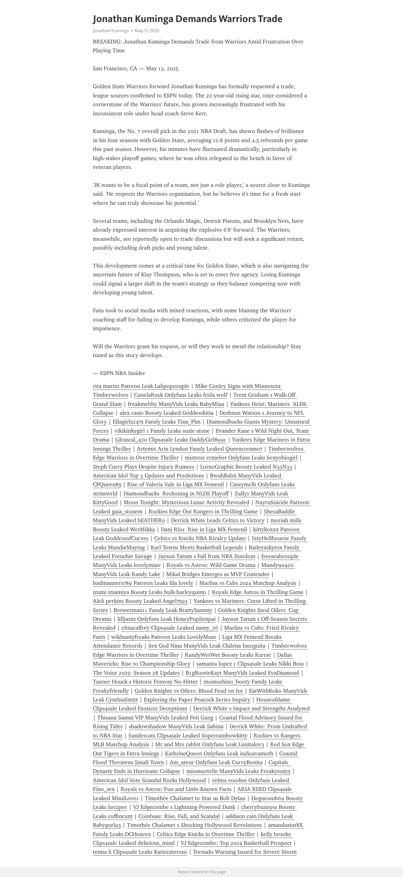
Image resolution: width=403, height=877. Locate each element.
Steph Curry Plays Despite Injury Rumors (143, 466)
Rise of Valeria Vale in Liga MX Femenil (175, 484)
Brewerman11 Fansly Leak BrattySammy (163, 610)
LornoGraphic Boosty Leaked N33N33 (246, 466)
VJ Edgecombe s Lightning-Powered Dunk (184, 807)
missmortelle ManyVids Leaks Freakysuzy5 (238, 771)
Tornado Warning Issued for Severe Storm (245, 851)
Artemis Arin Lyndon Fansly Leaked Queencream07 (199, 448)
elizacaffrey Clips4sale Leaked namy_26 (170, 627)
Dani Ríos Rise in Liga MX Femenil (204, 529)
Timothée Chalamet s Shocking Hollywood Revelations (194, 825)
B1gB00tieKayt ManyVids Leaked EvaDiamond (242, 672)
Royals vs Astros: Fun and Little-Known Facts (176, 789)
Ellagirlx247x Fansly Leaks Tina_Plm (157, 421)
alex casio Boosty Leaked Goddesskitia (166, 412)
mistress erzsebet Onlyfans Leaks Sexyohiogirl (241, 457)
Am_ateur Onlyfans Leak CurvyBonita (216, 762)
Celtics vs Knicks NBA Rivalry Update (200, 538)
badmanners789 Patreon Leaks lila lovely (143, 583)
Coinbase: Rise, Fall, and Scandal (179, 816)
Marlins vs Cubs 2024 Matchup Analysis (247, 583)
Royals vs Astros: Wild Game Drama (211, 565)
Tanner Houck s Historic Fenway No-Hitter (145, 681)
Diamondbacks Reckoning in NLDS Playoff (176, 493)
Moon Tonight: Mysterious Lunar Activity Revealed (186, 502)
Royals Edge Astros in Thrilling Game (258, 592)
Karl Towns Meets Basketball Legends (197, 547)
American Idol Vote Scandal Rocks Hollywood (149, 780)
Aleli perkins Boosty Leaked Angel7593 (140, 600)
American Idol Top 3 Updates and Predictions (148, 475)
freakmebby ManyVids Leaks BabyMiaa (176, 404)
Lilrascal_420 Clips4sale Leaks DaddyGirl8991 (170, 439)
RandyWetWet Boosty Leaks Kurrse (228, 654)
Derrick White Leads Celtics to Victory (217, 520)
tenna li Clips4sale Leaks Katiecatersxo (140, 851)
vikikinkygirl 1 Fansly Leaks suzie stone (162, 430)
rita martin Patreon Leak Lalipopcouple (141, 386)
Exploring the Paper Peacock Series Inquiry (197, 699)
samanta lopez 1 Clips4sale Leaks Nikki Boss (250, 663)
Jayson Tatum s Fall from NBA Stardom (206, 556)
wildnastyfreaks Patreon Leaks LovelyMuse (163, 636)
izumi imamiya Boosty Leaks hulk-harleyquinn (149, 592)
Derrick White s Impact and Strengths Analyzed (251, 708)
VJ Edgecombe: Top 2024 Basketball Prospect (236, 842)
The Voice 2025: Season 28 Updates (136, 672)
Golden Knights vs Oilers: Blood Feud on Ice (189, 690)
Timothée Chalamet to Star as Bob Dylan (195, 798)
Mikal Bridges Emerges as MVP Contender (218, 574)
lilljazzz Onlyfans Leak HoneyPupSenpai (166, 618)
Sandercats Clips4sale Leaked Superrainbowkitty (187, 735)
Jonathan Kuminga (111, 30)
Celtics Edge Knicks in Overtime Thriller (206, 834)
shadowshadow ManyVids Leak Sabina (176, 726)
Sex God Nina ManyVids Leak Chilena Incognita (206, 645)
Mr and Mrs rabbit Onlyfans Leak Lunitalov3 (209, 744)
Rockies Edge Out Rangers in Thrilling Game (203, 511)
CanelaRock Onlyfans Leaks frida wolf (180, 394)
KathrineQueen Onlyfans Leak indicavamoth (219, 753)
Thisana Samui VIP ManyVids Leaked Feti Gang (155, 717)
